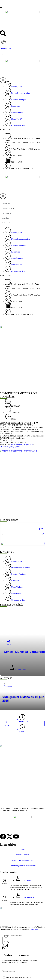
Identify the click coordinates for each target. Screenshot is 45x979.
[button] (2, 54)
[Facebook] (3, 836)
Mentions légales (22, 855)
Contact (22, 849)
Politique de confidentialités (22, 860)
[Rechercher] (6, 940)
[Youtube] (16, 836)
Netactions (34, 929)
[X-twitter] (9, 836)
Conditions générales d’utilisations (23, 866)
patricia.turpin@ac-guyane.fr (22, 444)
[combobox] (13, 936)
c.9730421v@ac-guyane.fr (10, 447)
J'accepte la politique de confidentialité (19, 977)
